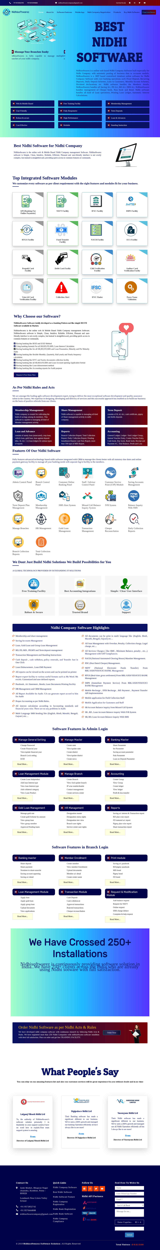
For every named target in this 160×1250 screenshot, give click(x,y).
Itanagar (12, 1162)
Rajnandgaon (44, 1162)
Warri (36, 1164)
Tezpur (26, 1162)
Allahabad (115, 1161)
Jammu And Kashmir (95, 1162)
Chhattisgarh (31, 1162)
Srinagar (109, 1162)
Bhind (144, 1162)
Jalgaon (140, 1164)
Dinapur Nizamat (20, 1161)
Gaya (22, 1161)
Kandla (62, 1161)
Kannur (118, 1162)
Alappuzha (114, 1162)
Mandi (90, 1162)
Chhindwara (153, 1162)
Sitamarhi (42, 1161)
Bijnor (129, 1161)
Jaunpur (156, 1161)
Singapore (101, 1164)
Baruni (4, 1161)
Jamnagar (59, 1161)
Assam (13, 1162)
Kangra (87, 1162)
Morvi (67, 1161)
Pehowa (70, 1162)
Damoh (154, 1162)
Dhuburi (15, 1162)
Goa (45, 1162)
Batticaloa (59, 1164)
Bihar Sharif (11, 1161)
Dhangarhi (89, 1164)
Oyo (28, 1164)
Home (40, 12)
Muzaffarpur (33, 1161)
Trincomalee (53, 1164)
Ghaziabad (145, 1161)
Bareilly (127, 1161)
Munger (31, 1161)
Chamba (81, 1162)
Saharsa (38, 1161)
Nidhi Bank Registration (64, 1209)
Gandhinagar (56, 1161)
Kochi (119, 1162)
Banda (123, 1161)
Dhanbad (97, 1161)
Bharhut (143, 1162)
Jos (26, 1164)
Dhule (139, 1164)
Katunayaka (61, 1164)
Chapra (15, 1161)
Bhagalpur (8, 1161)
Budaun (131, 1161)
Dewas (156, 1162)
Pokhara (77, 1164)
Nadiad (69, 1161)
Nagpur (153, 1164)
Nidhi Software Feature (64, 1197)
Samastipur (39, 1161)
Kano (15, 1164)
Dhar (157, 1162)
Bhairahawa (98, 1164)
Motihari (29, 1161)
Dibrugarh (17, 1162)
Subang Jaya (111, 1164)
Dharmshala (84, 1162)
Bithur (130, 1161)
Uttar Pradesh (111, 1161)
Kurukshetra (67, 1162)
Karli (142, 1164)
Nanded (154, 1164)
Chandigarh (54, 1162)
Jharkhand (91, 1161)
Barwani (140, 1162)
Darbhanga (17, 1161)
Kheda (65, 1161)
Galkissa (43, 1164)
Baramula (99, 1162)
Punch (106, 1162)
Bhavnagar (51, 1161)
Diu (86, 1161)
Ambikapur (34, 1162)
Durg (39, 1162)
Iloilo (5, 1164)
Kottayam (122, 1162)
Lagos (14, 1164)
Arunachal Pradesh (10, 1162)
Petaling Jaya (116, 1164)
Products (117, 12)
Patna (34, 1161)
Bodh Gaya (13, 1161)
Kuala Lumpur (105, 1164)
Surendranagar (80, 1161)
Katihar (26, 1161)
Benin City (22, 1164)
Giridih (99, 1161)
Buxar (14, 1161)
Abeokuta (31, 1164)
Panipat (69, 1162)
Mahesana (66, 1161)
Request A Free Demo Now (26, 375)
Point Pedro (57, 1164)
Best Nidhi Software (62, 1192)
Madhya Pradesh (137, 1162)
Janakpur (87, 1164)
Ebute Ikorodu (38, 1164)
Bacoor (9, 1164)
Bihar (2, 1161)
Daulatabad (137, 1164)
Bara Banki (125, 1161)
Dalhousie (83, 1162)
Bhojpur (146, 1162)
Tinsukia (27, 1162)
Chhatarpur (151, 1162)
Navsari (70, 1161)
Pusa (36, 1161)
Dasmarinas (4, 1164)
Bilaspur (36, 1162)
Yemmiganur (7, 1162)
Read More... (22, 764)
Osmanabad (157, 1164)
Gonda (147, 1161)
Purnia (35, 1161)
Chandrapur (136, 1164)
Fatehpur (140, 1161)
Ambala (50, 1162)
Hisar (62, 1162)
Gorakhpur (149, 1161)
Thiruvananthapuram (132, 1162)
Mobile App (79, 12)
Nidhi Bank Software (63, 1214)
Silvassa (84, 1161)
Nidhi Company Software (65, 1187)
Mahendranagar (92, 1164)
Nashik (155, 1164)
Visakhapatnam (3, 1162)
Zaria (25, 1164)
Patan (74, 1161)
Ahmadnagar (123, 1164)
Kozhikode (124, 1162)
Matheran (150, 1164)
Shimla (92, 1162)
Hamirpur (151, 1161)
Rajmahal (106, 1161)
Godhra (57, 1161)
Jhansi (157, 1161)
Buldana (133, 1164)
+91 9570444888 (32, 3)
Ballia (122, 1161)
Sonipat (75, 1162)
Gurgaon (60, 1162)
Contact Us (120, 3)
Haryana (49, 1162)
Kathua (104, 1162)
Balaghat (139, 1162)
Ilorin (27, 1164)
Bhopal (147, 1162)
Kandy (51, 1164)
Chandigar (29, 1162)
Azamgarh (119, 1161)
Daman (85, 1161)
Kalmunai (54, 1164)
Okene (40, 1164)
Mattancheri (126, 1162)
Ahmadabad (47, 1161)
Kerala (112, 1162)
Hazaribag (101, 1161)
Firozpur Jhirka (58, 1162)
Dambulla (69, 1164)
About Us (50, 12)
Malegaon (148, 1164)
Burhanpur (149, 1162)
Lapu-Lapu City (12, 1164)
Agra (112, 1161)
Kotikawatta (74, 1164)
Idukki (117, 1162)
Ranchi (107, 1161)
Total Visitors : (130, 1244)
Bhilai (35, 1162)
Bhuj (52, 1161)
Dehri (18, 1161)
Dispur (18, 1162)
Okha (71, 1161)
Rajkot (77, 1161)
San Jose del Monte (7, 1164)
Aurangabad (128, 1164)
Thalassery (129, 1162)
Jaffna (46, 1164)
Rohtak (73, 1162)
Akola (124, 1164)
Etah (136, 1161)
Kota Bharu (103, 1164)
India (119, 1164)
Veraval (83, 1161)
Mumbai (151, 1164)
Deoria (135, 1161)
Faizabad (138, 1161)
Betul (141, 1162)
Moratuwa (45, 1164)
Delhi (87, 1161)
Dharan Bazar (83, 1164)
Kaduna (17, 1164)
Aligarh (113, 1161)
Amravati (126, 1164)
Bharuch (49, 1161)
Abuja (32, 1164)
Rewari (71, 1162)
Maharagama (72, 1164)
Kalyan (141, 1164)
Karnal (65, 1162)
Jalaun (155, 1161)
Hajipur (23, 1161)
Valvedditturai (63, 1164)
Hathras (153, 1161)
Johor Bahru (109, 1164)
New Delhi (89, 1161)
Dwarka (54, 1161)
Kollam (120, 1162)
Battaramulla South (67, 1164)
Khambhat (63, 1161)
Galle (55, 1164)
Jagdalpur (41, 1162)
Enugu (29, 1164)
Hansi (61, 1162)
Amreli (48, 1161)
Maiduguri (24, 1164)
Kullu (88, 1162)
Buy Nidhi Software (132, 12)
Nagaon (22, 1162)
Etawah (137, 1161)
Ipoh (112, 1164)
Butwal (90, 1164)
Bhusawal (131, 1164)
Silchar (25, 1162)
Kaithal (64, 1162)
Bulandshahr (133, 1161)
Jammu (103, 1162)
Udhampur (111, 1162)
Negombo (48, 1164)
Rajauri (107, 1162)
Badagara (115, 1162)
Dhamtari (38, 1162)
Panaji (48, 1162)
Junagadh (61, 1161)
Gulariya (99, 1164)
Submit (129, 1235)
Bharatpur (85, 1164)
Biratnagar (80, 1164)
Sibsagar (23, 1162)
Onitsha (35, 1164)
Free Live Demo (149, 12)
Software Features (64, 12)
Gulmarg (102, 1162)
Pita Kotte (49, 1164)
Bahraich (121, 1161)
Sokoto (34, 1164)
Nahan (91, 1162)
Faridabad (56, 1162)
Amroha (116, 1161)
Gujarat (45, 1161)
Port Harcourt (19, 1164)
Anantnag (98, 1162)
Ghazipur (146, 1161)
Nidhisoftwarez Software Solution (42, 1243)
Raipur (42, 1162)
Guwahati (19, 1162)
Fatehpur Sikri (142, 1161)
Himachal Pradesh (77, 1162)
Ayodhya (118, 1161)
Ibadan (16, 1164)
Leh (105, 1162)
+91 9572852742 (18, 3)
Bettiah (7, 1161)
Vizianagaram (5, 1162)
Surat (78, 1161)
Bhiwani (52, 1162)
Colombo (42, 1164)
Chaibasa (94, 1161)
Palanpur (73, 1161)
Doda (100, 1162)
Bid (132, 1164)
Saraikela (108, 1161)
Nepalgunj (96, 1164)
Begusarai (5, 1161)
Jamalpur (25, 1161)
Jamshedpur (103, 1161)
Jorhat (21, 1162)
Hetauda (94, 1164)
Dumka (98, 1161)
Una (93, 1162)
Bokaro (92, 1161)
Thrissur (135, 1162)
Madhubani (28, 1161)
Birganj (81, 1164)
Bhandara (129, 1164)
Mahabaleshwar (146, 1164)
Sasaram (41, 1161)
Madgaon (47, 1162)
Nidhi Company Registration (99, 12)
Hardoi (152, 1161)
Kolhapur (144, 1164)
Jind (63, 1162)
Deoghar (95, 1161)
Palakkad (128, 1162)
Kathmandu (76, 1164)
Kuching (114, 1164)
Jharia (104, 1161)
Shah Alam (118, 1164)
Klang (107, 1164)
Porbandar (76, 1161)
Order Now (111, 1033)
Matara (65, 1164)
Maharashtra (121, 1164)
